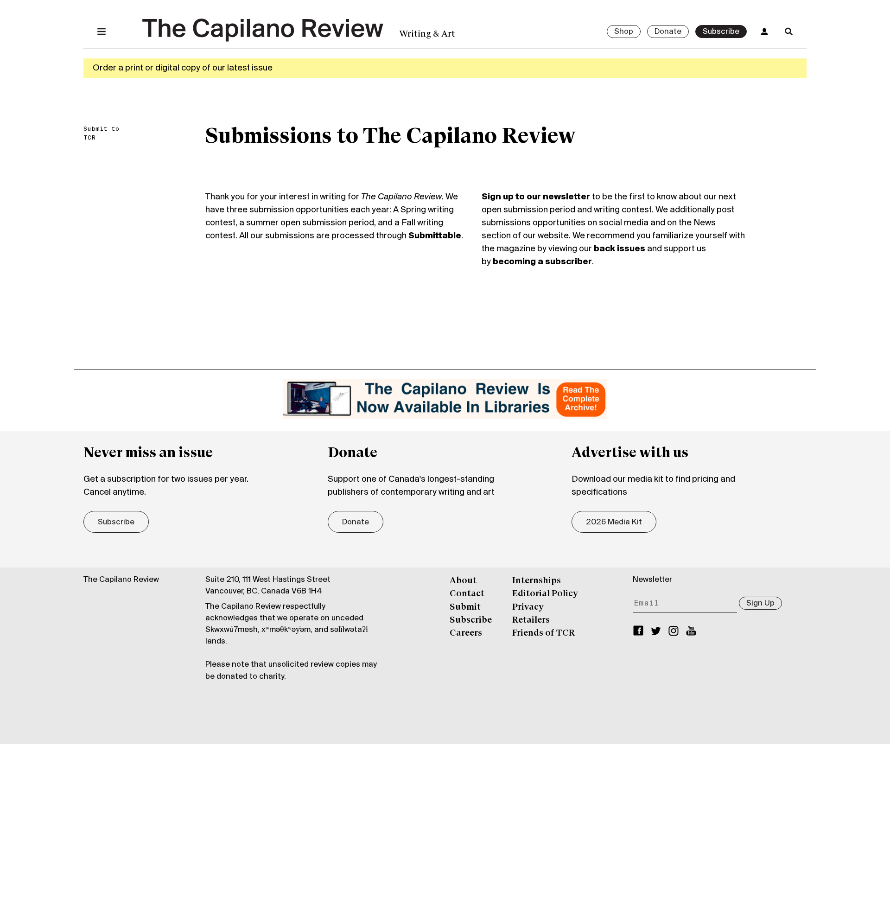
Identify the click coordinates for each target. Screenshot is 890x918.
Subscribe (721, 32)
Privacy (528, 607)
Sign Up (760, 603)
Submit (465, 607)
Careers (466, 633)
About (463, 581)
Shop (623, 32)
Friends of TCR (543, 633)
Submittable (434, 236)
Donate (668, 32)
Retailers (531, 620)
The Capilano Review (121, 580)
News (704, 223)
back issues (619, 249)
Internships (536, 581)
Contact (467, 594)
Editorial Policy (545, 594)
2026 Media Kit (614, 522)
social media (623, 223)
